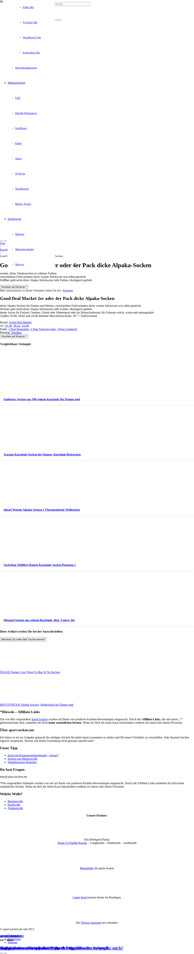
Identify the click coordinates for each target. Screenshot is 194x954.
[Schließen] (59, 20)
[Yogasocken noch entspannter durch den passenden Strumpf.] (97, 128)
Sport (4, 936)
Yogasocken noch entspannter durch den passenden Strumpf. (54, 947)
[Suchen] (56, 20)
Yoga (14, 936)
